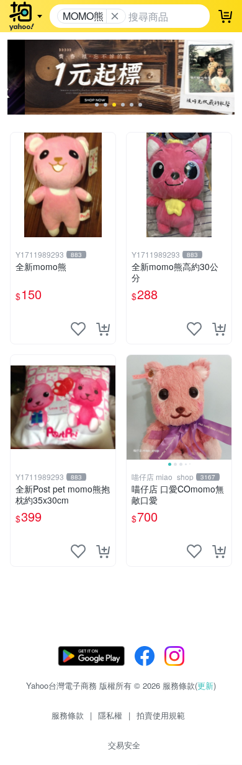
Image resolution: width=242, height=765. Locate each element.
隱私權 (110, 715)
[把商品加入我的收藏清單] (78, 328)
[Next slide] (223, 406)
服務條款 (68, 715)
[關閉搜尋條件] (114, 16)
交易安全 (124, 745)
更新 (205, 685)
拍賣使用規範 (161, 715)
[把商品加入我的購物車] (103, 328)
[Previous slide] (135, 406)
